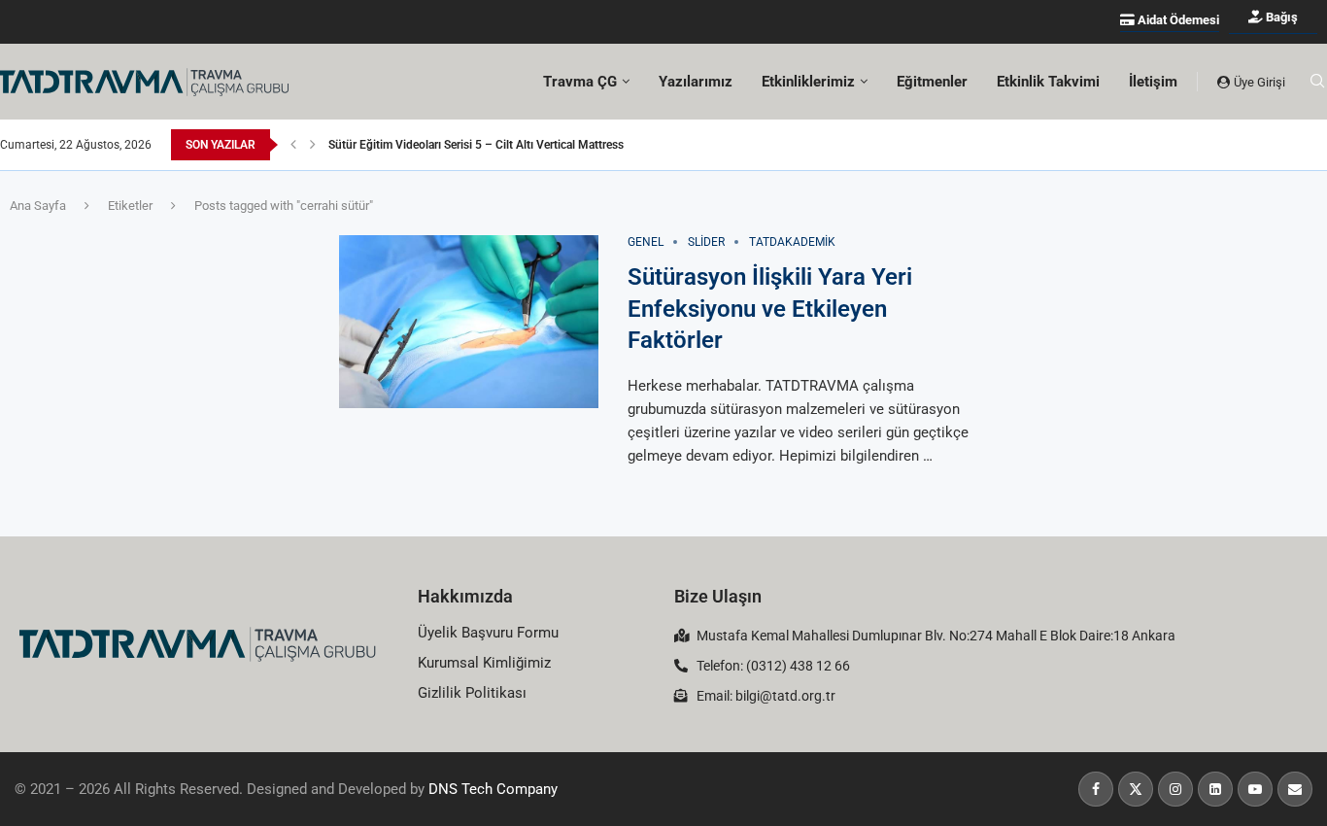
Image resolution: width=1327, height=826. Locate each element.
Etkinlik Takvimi (1048, 81)
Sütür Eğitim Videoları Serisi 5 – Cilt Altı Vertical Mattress (476, 145)
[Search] (1317, 81)
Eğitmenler (932, 81)
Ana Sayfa (38, 205)
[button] (293, 144)
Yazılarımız (695, 81)
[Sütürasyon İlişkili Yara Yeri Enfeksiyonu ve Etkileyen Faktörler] (468, 321)
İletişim (1153, 81)
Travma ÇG (580, 81)
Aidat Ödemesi (1177, 20)
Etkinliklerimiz (808, 81)
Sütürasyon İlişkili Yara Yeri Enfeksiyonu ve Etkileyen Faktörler (770, 308)
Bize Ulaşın (718, 596)
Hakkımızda (465, 596)
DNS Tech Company (493, 789)
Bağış (1280, 17)
